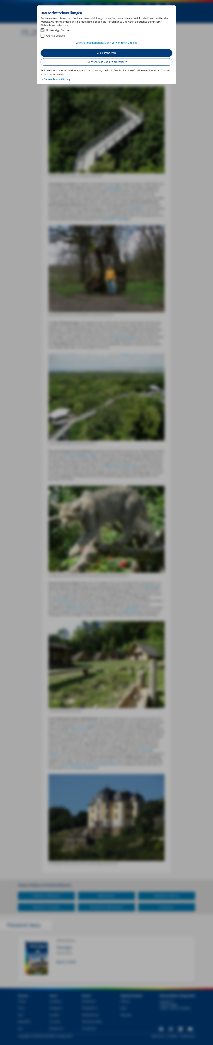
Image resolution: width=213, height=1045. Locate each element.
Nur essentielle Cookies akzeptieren (106, 61)
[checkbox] (106, 30)
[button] (106, 44)
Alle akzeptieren (106, 52)
